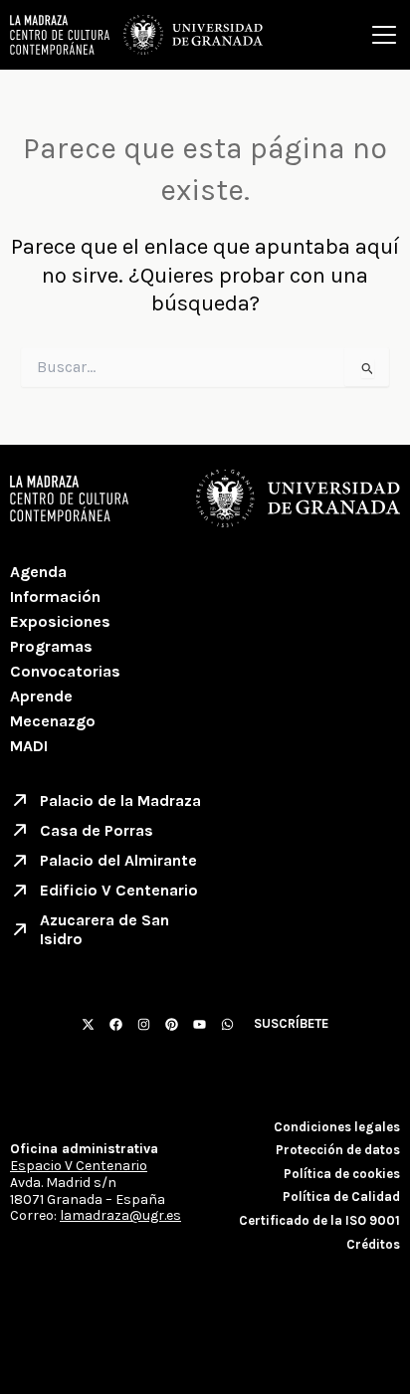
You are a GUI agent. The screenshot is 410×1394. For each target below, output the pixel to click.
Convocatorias (65, 671)
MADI (29, 745)
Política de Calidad (341, 1196)
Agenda (38, 571)
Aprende (41, 696)
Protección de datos (338, 1149)
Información (55, 596)
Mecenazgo (53, 720)
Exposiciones (60, 621)
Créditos (373, 1244)
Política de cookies (342, 1173)
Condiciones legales (337, 1126)
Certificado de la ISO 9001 (319, 1220)
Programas (51, 646)
